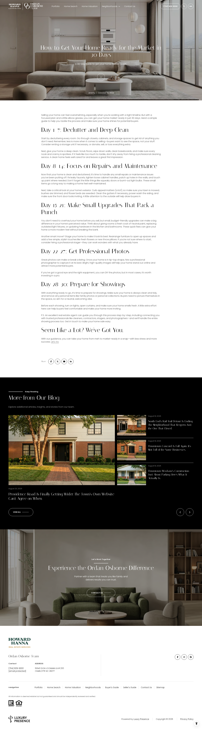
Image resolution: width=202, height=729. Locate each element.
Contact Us (129, 6)
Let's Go (55, 341)
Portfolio (56, 6)
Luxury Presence (141, 719)
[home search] (184, 6)
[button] (101, 593)
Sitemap (160, 687)
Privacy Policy (186, 719)
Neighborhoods (93, 687)
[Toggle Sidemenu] (190, 6)
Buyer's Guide (112, 687)
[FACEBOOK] (177, 657)
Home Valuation (90, 6)
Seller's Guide (129, 687)
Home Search (70, 6)
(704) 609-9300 (170, 6)
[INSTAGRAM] (184, 657)
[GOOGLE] (190, 657)
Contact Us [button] (146, 687)
